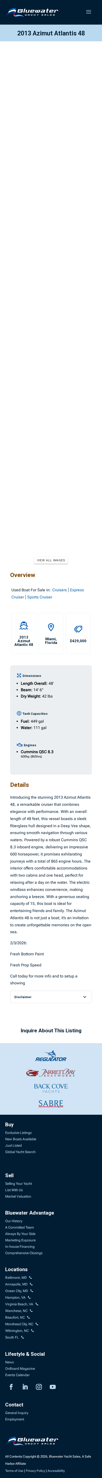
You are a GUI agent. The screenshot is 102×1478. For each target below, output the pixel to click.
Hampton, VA (15, 1297)
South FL (12, 1337)
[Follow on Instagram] (39, 1387)
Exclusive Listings (18, 1133)
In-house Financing (20, 1247)
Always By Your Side (20, 1234)
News (9, 1362)
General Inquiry (16, 1413)
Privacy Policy (35, 1471)
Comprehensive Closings (24, 1253)
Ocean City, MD (16, 1291)
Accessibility (56, 1471)
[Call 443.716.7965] (31, 1284)
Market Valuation (18, 1196)
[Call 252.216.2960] (31, 1311)
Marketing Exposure (20, 1240)
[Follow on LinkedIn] (25, 1387)
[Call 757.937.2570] (36, 1304)
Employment (14, 1419)
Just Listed (13, 1145)
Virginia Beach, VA (19, 1304)
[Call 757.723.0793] (29, 1297)
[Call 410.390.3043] (31, 1291)
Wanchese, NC (16, 1311)
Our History (13, 1221)
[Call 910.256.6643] (32, 1331)
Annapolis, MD (16, 1284)
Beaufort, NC (15, 1317)
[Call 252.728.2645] (28, 1317)
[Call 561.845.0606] (22, 1337)
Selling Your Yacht (18, 1184)
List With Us (14, 1190)
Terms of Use (14, 1471)
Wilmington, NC (17, 1331)
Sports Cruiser (39, 597)
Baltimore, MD (16, 1278)
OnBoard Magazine (20, 1369)
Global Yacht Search (20, 1152)
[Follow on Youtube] (53, 1387)
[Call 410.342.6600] (30, 1278)
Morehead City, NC (19, 1324)
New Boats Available (20, 1139)
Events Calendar (17, 1375)
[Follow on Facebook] (11, 1387)
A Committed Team (19, 1227)
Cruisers (59, 590)
